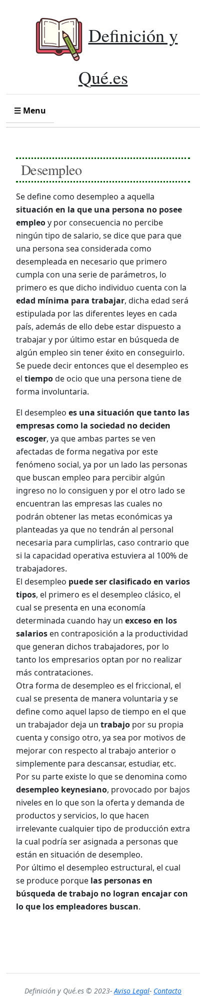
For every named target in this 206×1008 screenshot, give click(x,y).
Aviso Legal (132, 991)
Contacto (168, 991)
